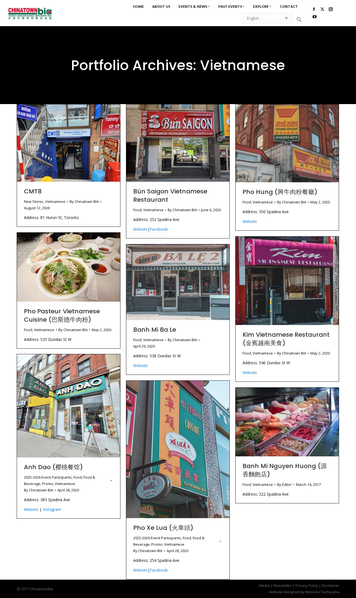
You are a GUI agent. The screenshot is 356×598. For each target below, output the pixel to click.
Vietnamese (55, 201)
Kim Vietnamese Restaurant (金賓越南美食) (286, 338)
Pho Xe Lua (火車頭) (163, 527)
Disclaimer (330, 585)
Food (137, 209)
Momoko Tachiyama (322, 591)
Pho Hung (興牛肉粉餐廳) (280, 192)
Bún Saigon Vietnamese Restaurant (170, 195)
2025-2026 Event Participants (48, 477)
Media (264, 585)
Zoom (61, 143)
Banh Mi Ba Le (154, 329)
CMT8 (33, 191)
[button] (299, 19)
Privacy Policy (306, 585)
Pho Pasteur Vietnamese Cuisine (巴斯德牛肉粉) (62, 315)
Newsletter (282, 585)
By (84, 201)
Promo (47, 483)
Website (140, 229)
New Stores (33, 201)
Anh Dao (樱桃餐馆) (53, 467)
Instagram (52, 509)
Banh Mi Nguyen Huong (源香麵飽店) (285, 470)
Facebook (159, 229)
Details (76, 143)
